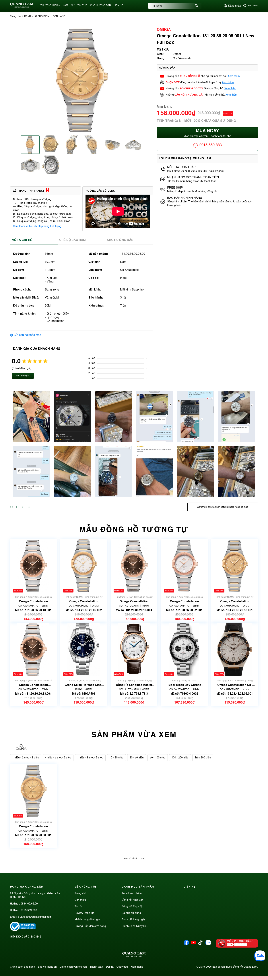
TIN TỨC (82, 5)
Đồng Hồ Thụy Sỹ (132, 906)
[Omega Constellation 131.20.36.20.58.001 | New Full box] (235, 565)
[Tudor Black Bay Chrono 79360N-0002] (184, 649)
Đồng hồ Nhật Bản (132, 900)
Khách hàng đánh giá (87, 919)
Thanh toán (96, 967)
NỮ (73, 5)
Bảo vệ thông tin (47, 967)
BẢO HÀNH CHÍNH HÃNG (185, 198)
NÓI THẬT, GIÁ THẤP (181, 167)
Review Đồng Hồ (84, 913)
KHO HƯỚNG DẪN (100, 5)
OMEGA (164, 30)
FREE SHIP (175, 187)
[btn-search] (197, 6)
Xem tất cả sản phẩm (134, 859)
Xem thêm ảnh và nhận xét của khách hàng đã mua (222, 507)
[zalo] (208, 944)
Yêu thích (253, 6)
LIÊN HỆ (118, 5)
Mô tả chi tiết (23, 240)
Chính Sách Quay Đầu (135, 926)
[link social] (23, 930)
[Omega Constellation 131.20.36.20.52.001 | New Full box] (184, 565)
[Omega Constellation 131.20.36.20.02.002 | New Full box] (83, 565)
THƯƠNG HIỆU (49, 5)
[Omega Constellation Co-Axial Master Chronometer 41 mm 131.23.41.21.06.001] (234, 649)
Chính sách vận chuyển (73, 967)
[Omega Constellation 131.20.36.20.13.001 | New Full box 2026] (33, 565)
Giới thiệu (80, 900)
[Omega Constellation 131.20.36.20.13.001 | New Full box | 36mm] (33, 649)
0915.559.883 (210, 145)
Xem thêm (234, 76)
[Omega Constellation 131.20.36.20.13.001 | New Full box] (134, 565)
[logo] (21, 7)
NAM (65, 5)
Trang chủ (81, 893)
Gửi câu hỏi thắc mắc (27, 335)
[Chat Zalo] (259, 955)
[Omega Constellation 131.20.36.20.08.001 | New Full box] (33, 791)
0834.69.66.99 (29, 904)
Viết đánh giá (22, 376)
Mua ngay (207, 133)
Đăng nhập (234, 6)
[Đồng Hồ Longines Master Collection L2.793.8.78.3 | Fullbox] (134, 649)
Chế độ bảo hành (73, 240)
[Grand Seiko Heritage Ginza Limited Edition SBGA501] (83, 649)
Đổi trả (110, 967)
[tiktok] (200, 944)
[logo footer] (134, 955)
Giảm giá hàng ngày (134, 919)
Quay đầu (122, 967)
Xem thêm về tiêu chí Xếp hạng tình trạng (37, 226)
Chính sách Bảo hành (22, 967)
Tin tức (79, 906)
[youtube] (193, 944)
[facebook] (186, 944)
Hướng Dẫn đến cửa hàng (90, 926)
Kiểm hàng (137, 967)
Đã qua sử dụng (131, 913)
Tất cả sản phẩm (132, 893)
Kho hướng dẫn (120, 240)
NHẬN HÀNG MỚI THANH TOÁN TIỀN (193, 177)
